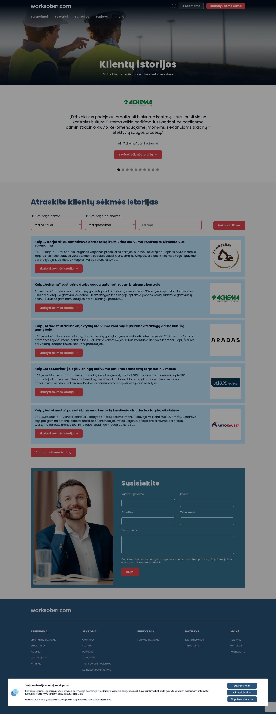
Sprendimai (39, 17)
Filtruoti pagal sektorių (46, 216)
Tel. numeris (187, 512)
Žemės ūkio (89, 657)
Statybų (87, 645)
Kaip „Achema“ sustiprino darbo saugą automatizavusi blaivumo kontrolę (97, 284)
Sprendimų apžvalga (43, 640)
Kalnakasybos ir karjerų (96, 670)
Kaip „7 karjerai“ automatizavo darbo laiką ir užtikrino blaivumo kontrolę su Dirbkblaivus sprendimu (109, 243)
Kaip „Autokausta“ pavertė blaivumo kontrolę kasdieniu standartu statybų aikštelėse (107, 410)
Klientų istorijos (194, 640)
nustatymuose (103, 699)
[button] (118, 169)
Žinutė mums (129, 530)
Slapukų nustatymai (242, 699)
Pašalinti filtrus (229, 225)
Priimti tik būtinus (242, 692)
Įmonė (184, 494)
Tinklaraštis (192, 645)
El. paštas (127, 512)
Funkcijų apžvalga (148, 640)
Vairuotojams (39, 657)
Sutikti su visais (242, 685)
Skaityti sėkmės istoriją (136, 154)
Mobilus (35, 651)
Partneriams (237, 651)
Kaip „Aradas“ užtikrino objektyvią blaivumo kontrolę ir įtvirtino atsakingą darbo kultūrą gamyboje (109, 327)
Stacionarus (38, 645)
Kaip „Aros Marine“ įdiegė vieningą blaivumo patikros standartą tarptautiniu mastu (105, 369)
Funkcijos (82, 17)
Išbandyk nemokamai (226, 6)
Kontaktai (236, 645)
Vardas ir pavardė (132, 494)
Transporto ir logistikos (96, 663)
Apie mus (235, 640)
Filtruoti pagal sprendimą (102, 216)
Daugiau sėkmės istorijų (53, 452)
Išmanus (36, 663)
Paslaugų (88, 651)
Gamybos (88, 640)
